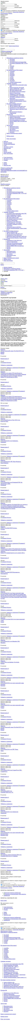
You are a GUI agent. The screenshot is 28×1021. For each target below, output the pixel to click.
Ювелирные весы (14, 126)
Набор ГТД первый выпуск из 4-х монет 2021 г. (13, 552)
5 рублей (12, 66)
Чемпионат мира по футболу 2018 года (16, 236)
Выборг (3, 663)
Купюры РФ (10, 114)
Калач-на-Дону (4, 421)
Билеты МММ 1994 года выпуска (18, 121)
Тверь (2, 750)
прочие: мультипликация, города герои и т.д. (15, 977)
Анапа (2, 622)
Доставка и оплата (8, 146)
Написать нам (7, 148)
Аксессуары (10, 125)
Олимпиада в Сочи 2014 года (17, 107)
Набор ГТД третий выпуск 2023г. (9, 377)
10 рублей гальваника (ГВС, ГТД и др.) (17, 193)
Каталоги (12, 132)
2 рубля (11, 67)
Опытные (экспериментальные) (18, 118)
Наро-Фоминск (4, 463)
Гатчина (3, 529)
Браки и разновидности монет (14, 133)
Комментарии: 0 (5, 358)
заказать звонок (5, 176)
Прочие (11, 124)
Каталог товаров (8, 142)
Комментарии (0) (5, 293)
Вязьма (2, 353)
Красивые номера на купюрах (17, 119)
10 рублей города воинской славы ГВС (17, 213)
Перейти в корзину (5, 184)
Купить (2, 287)
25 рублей (12, 60)
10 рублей (12, 80)
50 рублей (12, 59)
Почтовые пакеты (14, 128)
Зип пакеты (12, 129)
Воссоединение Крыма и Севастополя (16, 112)
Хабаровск (3, 442)
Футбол (11, 122)
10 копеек (12, 74)
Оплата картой (7, 152)
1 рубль (11, 68)
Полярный (3, 485)
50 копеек (12, 75)
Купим (5, 150)
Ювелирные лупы (14, 130)
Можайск (3, 642)
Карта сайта (4, 900)
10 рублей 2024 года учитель (8, 508)
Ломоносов (3, 813)
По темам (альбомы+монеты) (14, 103)
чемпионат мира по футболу (17, 99)
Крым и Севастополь (15, 93)
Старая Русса (4, 771)
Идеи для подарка (11, 138)
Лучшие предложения (9, 144)
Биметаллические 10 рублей (17, 87)
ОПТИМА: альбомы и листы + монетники (14, 974)
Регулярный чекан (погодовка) (17, 91)
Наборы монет (10, 136)
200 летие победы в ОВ (16, 90)
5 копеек (12, 72)
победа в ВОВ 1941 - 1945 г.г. (17, 89)
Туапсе (2, 707)
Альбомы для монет (12, 83)
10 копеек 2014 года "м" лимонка (9, 856)
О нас (5, 145)
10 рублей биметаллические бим (18, 62)
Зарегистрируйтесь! (14, 46)
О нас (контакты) (8, 157)
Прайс (5, 149)
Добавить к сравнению (6, 292)
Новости (6, 141)
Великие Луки (4, 835)
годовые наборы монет (15, 82)
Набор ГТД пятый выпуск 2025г (9, 400)
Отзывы (6, 160)
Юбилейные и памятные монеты (15, 58)
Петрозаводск (4, 573)
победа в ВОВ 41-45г (15, 105)
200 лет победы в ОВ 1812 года (18, 106)
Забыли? (3, 37)
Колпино (3, 685)
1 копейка (12, 71)
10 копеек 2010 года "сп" (7, 792)
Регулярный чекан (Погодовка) (14, 70)
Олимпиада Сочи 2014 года (17, 94)
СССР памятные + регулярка (17, 95)
